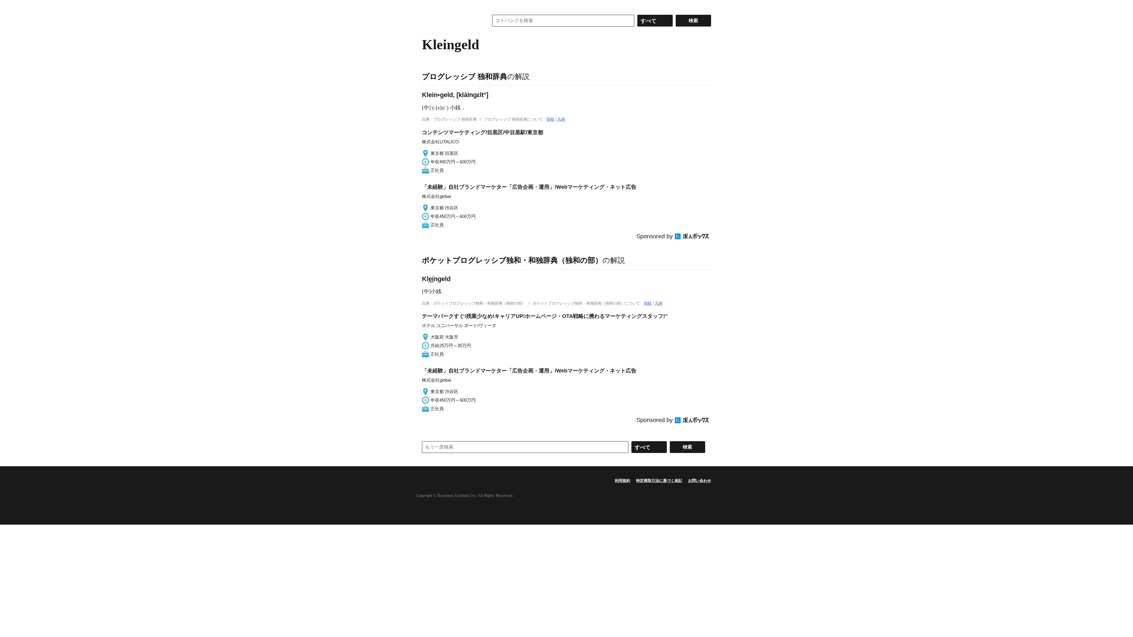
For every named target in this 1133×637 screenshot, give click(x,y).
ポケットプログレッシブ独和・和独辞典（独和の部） (512, 260)
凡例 (561, 119)
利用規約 (622, 480)
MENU (428, 6)
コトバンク (451, 21)
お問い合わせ (699, 480)
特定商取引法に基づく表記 (659, 480)
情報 (550, 119)
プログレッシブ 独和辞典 (464, 76)
